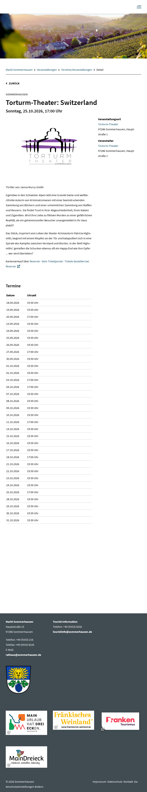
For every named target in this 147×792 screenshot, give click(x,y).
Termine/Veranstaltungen (76, 69)
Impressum (100, 781)
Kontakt (129, 781)
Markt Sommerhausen (19, 69)
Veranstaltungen (47, 69)
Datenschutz (115, 781)
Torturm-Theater (108, 124)
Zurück (14, 83)
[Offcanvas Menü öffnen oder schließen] (139, 6)
